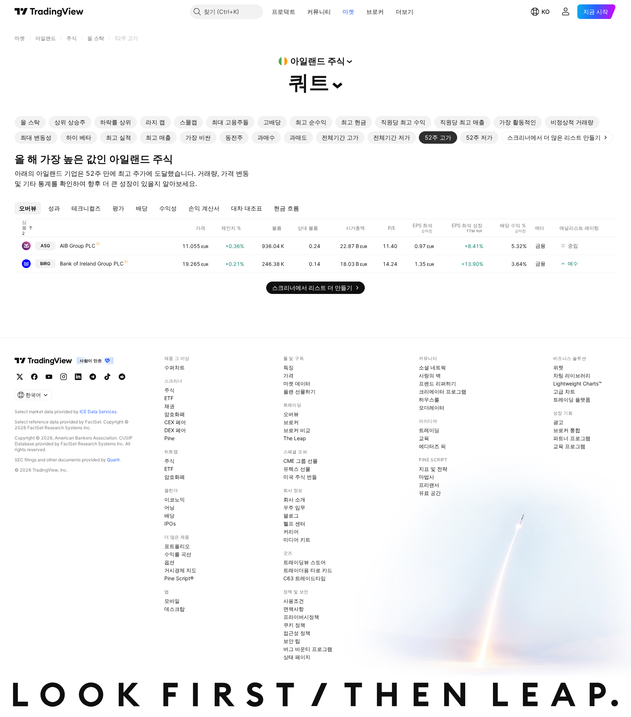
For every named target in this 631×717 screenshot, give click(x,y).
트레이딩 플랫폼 (571, 399)
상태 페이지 (296, 657)
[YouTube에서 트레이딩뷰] (49, 377)
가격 (288, 375)
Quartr (113, 459)
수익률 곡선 (177, 554)
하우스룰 (429, 399)
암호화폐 (174, 414)
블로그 (291, 515)
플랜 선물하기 (299, 391)
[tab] (30, 122)
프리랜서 (429, 485)
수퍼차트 (174, 367)
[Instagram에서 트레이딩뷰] (63, 377)
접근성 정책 (296, 633)
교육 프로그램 (569, 446)
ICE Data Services (98, 411)
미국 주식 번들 (300, 477)
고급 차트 (564, 391)
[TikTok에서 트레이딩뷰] (107, 377)
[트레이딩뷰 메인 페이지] (49, 12)
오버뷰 (291, 414)
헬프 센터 (294, 523)
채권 (169, 406)
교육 (424, 438)
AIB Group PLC (77, 246)
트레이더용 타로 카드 (307, 570)
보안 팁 (291, 641)
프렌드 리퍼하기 (437, 383)
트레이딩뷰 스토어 (304, 562)
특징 (288, 367)
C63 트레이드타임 (304, 578)
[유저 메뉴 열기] (565, 11)
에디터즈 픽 (432, 446)
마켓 (349, 11)
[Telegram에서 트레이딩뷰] (93, 377)
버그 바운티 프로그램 (307, 649)
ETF (168, 398)
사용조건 (293, 601)
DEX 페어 (175, 430)
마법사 (426, 477)
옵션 (169, 562)
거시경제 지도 (180, 570)
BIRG (45, 263)
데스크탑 (174, 609)
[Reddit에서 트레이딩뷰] (122, 377)
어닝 (169, 507)
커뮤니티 (319, 11)
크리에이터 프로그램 (442, 391)
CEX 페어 (175, 422)
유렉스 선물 (296, 469)
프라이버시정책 (301, 617)
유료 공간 (430, 493)
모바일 (172, 601)
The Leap (294, 438)
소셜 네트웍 (432, 367)
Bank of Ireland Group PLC (91, 263)
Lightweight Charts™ (577, 383)
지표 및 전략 (433, 469)
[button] (301, 11)
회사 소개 (294, 499)
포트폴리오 (177, 546)
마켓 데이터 (296, 383)
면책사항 (293, 609)
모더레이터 (431, 407)
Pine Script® (179, 578)
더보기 (405, 11)
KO (546, 11)
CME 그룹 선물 (300, 461)
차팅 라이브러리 (571, 375)
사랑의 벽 (430, 375)
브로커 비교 (296, 430)
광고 (558, 422)
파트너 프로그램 (571, 438)
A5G (45, 245)
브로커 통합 (566, 430)
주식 (169, 390)
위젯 (558, 367)
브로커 (375, 11)
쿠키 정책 (294, 625)
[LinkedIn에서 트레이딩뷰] (78, 377)
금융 (540, 246)
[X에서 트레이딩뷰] (20, 377)
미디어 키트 (296, 539)
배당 (169, 515)
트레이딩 (429, 430)
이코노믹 (174, 499)
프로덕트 (283, 11)
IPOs (170, 523)
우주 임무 (294, 507)
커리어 (291, 531)
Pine (169, 438)
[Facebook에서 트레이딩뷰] (34, 377)
